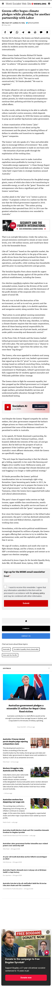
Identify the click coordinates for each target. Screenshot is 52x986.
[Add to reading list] (47, 32)
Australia (6, 649)
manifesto (17, 283)
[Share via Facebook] (5, 32)
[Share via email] (29, 32)
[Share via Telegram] (23, 32)
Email (6, 576)
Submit (26, 603)
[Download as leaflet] (35, 32)
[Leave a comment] (41, 32)
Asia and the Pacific (10, 655)
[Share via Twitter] (11, 32)
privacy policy (39, 593)
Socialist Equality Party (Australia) (26, 649)
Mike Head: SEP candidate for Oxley (13, 23)
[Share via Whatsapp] (17, 32)
